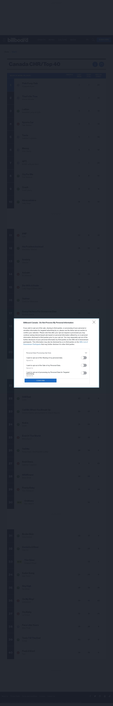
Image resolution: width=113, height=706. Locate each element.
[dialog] (56, 353)
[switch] (84, 357)
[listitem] (56, 353)
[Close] (95, 323)
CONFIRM (41, 380)
